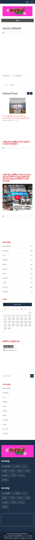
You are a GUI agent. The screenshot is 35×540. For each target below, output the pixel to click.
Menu (27, 2)
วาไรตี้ (4, 282)
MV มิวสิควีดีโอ (7, 246)
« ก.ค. (4, 331)
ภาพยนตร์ (5, 278)
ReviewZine (10, 533)
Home (5, 536)
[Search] (32, 376)
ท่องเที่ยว (5, 260)
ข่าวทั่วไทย (6, 251)
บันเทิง (4, 273)
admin (19, 75)
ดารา (4, 255)
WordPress (24, 533)
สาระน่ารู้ (5, 287)
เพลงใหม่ (5, 291)
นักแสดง (5, 269)
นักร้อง (4, 264)
